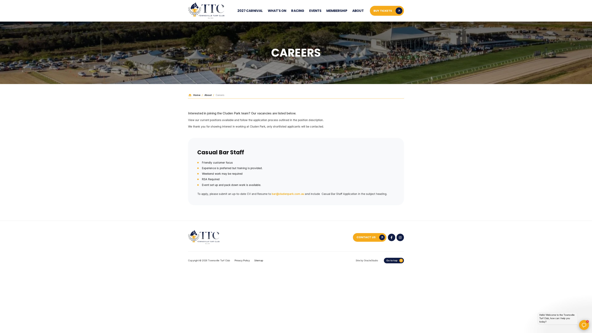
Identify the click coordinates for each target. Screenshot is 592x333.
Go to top (391, 260)
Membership (336, 10)
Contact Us (366, 237)
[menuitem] (250, 11)
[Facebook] (391, 237)
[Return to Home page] (206, 10)
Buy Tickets (383, 11)
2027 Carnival (250, 10)
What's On (277, 10)
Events (315, 10)
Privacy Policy (242, 260)
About (358, 10)
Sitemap (258, 260)
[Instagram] (400, 237)
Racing (297, 10)
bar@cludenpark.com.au (288, 193)
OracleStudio (371, 260)
